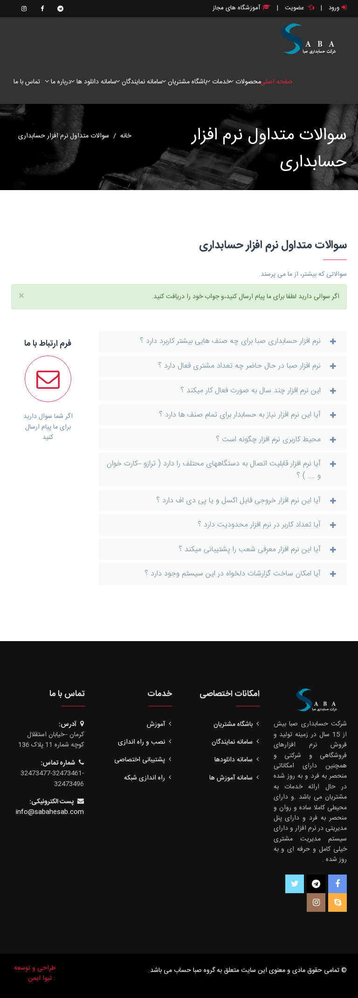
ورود (334, 8)
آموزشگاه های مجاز (236, 8)
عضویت (294, 8)
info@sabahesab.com (50, 812)
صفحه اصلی (276, 82)
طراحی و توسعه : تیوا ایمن (34, 973)
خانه (125, 136)
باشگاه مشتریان (186, 82)
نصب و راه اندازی (141, 742)
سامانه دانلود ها (96, 82)
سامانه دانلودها (233, 760)
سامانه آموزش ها (231, 778)
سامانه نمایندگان (141, 82)
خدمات (220, 82)
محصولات (247, 82)
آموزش (156, 724)
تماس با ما (27, 82)
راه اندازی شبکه (144, 778)
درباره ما (60, 82)
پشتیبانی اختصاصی (139, 760)
